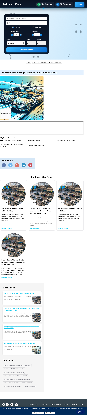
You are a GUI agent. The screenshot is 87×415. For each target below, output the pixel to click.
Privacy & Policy (55, 404)
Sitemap (45, 404)
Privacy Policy (49, 412)
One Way (17, 27)
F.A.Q (38, 404)
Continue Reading (6, 228)
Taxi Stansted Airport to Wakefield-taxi (12, 386)
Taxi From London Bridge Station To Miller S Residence (47, 62)
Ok (34, 412)
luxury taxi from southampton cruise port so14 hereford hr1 (17, 365)
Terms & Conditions (70, 404)
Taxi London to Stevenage (30, 386)
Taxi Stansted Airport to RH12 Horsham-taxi (14, 372)
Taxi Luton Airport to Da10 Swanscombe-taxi (14, 368)
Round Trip (38, 27)
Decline (41, 412)
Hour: (28, 39)
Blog (81, 404)
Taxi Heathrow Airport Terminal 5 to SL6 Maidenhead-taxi (17, 379)
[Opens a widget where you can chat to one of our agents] (80, 412)
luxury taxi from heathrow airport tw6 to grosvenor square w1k (18, 382)
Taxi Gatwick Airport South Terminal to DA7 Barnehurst (20, 293)
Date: (8, 39)
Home (28, 62)
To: (10, 23)
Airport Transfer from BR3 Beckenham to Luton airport (19, 343)
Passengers (15, 31)
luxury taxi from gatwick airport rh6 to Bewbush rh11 (15, 375)
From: (10, 18)
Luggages (35, 31)
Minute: (39, 39)
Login (80, 4)
